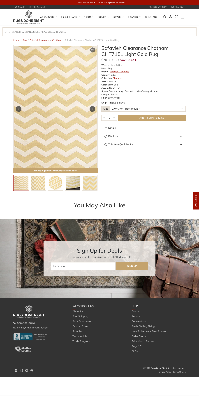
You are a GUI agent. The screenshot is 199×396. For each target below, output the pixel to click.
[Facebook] (16, 370)
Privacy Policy (164, 372)
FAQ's (135, 351)
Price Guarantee (81, 321)
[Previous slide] (18, 211)
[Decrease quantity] (104, 118)
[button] (165, 16)
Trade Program (81, 341)
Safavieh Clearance (39, 40)
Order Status (139, 336)
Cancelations (139, 321)
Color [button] (102, 17)
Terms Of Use (179, 372)
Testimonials (79, 336)
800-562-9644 (26, 323)
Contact (136, 311)
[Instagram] (21, 370)
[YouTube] (32, 370)
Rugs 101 (137, 346)
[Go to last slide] (18, 109)
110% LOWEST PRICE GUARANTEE (91, 2)
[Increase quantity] (114, 118)
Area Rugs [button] (47, 17)
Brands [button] (133, 17)
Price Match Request (143, 341)
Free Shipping (80, 316)
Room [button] (87, 17)
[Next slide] (92, 109)
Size (105, 108)
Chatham (56, 40)
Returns (136, 316)
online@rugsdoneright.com (32, 327)
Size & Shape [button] (69, 17)
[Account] (171, 16)
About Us (77, 311)
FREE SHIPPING (117, 2)
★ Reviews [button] (196, 201)
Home (16, 40)
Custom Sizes (80, 326)
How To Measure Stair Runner (149, 331)
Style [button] (116, 17)
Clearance (152, 17)
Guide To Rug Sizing (143, 326)
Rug (25, 40)
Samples (77, 331)
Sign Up (132, 265)
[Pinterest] (26, 370)
